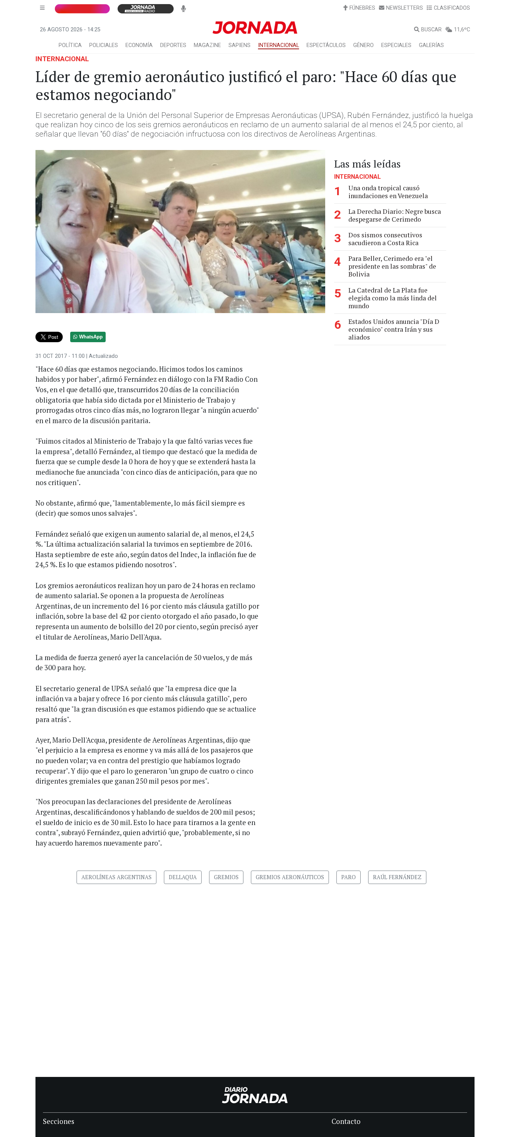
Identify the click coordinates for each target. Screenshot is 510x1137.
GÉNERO (363, 45)
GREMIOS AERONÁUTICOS (290, 877)
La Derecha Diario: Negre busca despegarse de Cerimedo (394, 215)
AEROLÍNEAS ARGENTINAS (116, 877)
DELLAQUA (183, 877)
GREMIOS (226, 877)
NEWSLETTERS (404, 8)
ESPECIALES (396, 45)
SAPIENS (239, 45)
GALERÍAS (431, 45)
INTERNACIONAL (278, 45)
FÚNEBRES (362, 8)
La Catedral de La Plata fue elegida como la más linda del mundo (392, 298)
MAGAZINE (207, 45)
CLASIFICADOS (452, 8)
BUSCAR (431, 29)
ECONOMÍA (139, 45)
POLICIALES (103, 45)
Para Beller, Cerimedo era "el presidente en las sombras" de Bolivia (392, 266)
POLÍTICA (70, 45)
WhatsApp (91, 337)
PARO (348, 877)
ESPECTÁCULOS (326, 45)
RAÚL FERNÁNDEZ (397, 877)
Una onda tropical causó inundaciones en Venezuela (388, 192)
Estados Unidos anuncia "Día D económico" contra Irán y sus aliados (393, 329)
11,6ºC (462, 29)
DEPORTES (173, 45)
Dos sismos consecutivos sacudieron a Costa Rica (385, 239)
